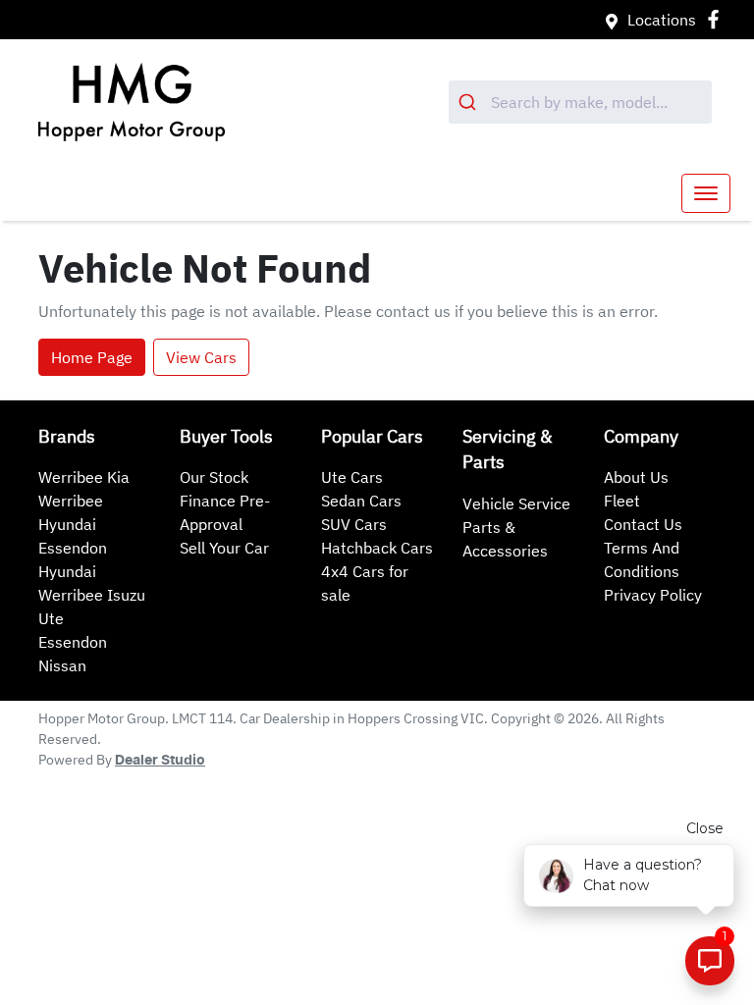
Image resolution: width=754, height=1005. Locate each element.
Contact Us (643, 524)
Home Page (92, 357)
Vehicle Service (516, 503)
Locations (661, 19)
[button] (705, 193)
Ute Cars (352, 477)
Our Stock (214, 477)
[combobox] (580, 102)
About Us (636, 477)
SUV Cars (354, 524)
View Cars (201, 357)
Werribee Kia (84, 477)
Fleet (622, 500)
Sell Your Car (224, 547)
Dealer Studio (160, 760)
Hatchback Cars (377, 547)
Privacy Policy (653, 595)
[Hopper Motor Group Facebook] (717, 19)
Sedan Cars (361, 500)
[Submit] (470, 102)
